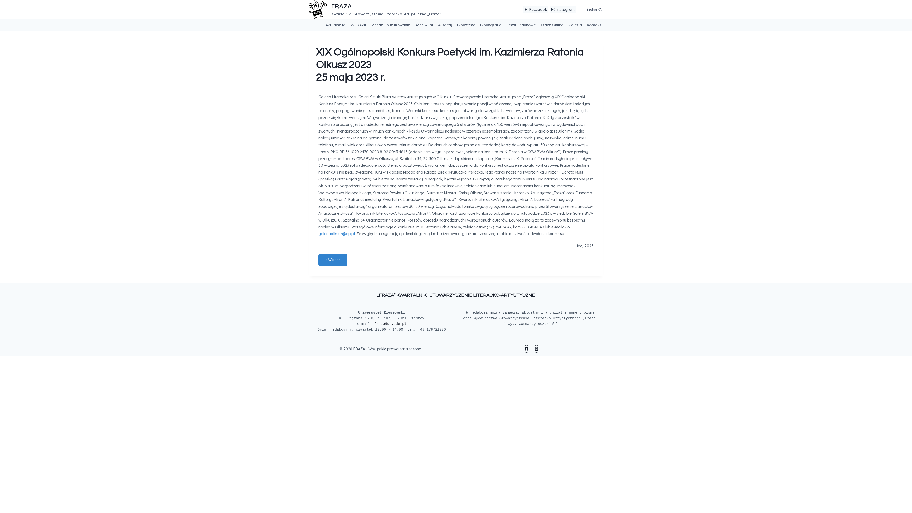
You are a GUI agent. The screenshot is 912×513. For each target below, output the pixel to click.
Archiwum (424, 25)
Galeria (575, 25)
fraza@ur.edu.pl (390, 324)
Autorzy (445, 25)
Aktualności (335, 25)
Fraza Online (552, 25)
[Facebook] (526, 349)
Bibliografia (491, 25)
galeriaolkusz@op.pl (336, 233)
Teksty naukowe (521, 25)
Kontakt (594, 25)
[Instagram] (536, 349)
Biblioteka (466, 25)
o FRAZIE (359, 25)
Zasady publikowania (391, 25)
